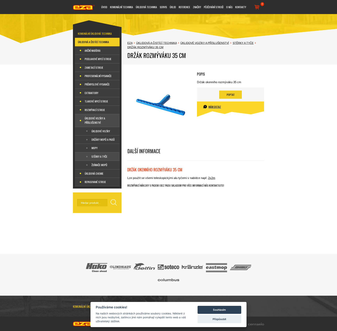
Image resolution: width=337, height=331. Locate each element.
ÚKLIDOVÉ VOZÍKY (100, 131)
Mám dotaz (214, 107)
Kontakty (240, 7)
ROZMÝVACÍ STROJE (95, 110)
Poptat (231, 95)
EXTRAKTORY (91, 93)
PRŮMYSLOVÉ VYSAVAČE (97, 84)
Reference (184, 7)
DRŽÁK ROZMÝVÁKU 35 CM (145, 47)
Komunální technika (121, 7)
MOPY (94, 148)
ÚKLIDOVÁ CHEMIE (94, 173)
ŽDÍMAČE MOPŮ (99, 165)
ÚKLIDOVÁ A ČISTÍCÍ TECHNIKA (93, 42)
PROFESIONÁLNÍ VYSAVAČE (98, 76)
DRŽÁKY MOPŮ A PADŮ (103, 139)
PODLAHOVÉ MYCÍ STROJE (98, 59)
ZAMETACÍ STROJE (94, 67)
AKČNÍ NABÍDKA (92, 50)
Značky (197, 7)
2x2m (211, 178)
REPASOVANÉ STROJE (95, 182)
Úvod (104, 7)
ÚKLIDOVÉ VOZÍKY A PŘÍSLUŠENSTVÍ (95, 120)
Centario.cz (256, 324)
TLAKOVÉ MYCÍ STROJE (96, 101)
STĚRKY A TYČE (99, 156)
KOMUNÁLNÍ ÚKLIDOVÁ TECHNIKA (95, 33)
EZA (129, 42)
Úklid (173, 7)
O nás (229, 7)
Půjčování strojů (213, 7)
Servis (163, 7)
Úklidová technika (146, 7)
